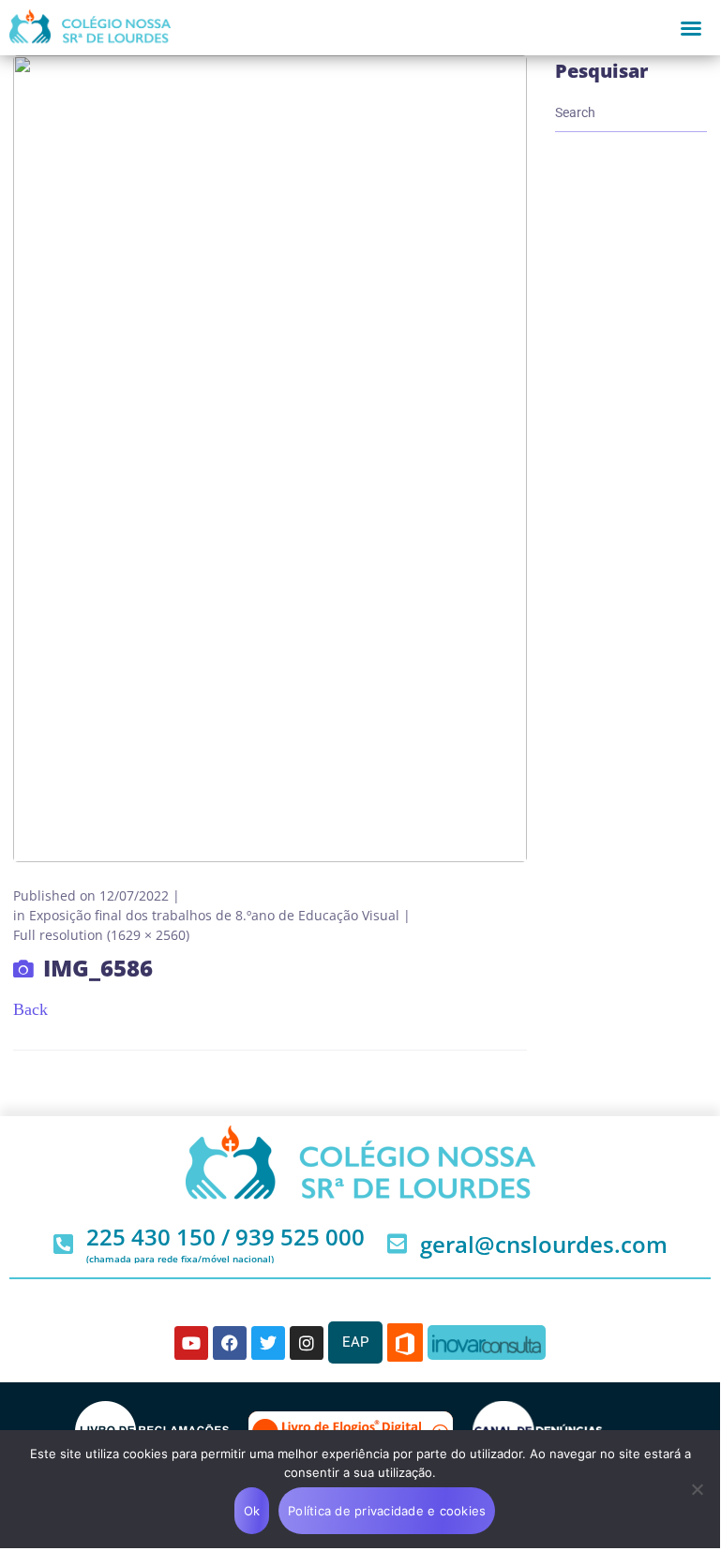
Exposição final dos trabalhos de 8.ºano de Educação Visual (214, 915)
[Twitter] (268, 1343)
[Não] (696, 1489)
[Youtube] (191, 1343)
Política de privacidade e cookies (387, 1510)
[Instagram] (306, 1343)
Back (30, 1009)
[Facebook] (230, 1343)
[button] (691, 28)
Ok (252, 1510)
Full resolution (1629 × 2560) (101, 935)
